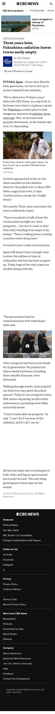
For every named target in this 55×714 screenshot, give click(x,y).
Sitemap (7, 639)
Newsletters (9, 619)
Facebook (8, 560)
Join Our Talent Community (17, 663)
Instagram (8, 565)
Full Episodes (37, 10)
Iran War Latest (11, 530)
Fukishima (14, 110)
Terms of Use (10, 599)
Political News (10, 525)
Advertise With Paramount (17, 658)
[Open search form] (51, 3)
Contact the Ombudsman (16, 679)
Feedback (8, 673)
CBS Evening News (13, 10)
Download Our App (13, 629)
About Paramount (12, 653)
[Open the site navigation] (9, 3)
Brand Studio (10, 634)
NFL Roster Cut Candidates (17, 535)
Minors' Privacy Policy (14, 604)
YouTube (7, 554)
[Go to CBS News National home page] (27, 3)
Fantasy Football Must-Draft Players (22, 540)
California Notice (12, 589)
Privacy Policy (10, 584)
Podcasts (8, 624)
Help (5, 668)
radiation (37, 114)
